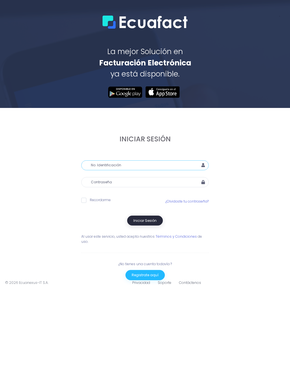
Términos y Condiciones (176, 236)
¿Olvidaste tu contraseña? (187, 201)
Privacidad (141, 282)
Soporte (164, 282)
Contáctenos (190, 282)
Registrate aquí (145, 275)
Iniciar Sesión (145, 220)
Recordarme (100, 199)
